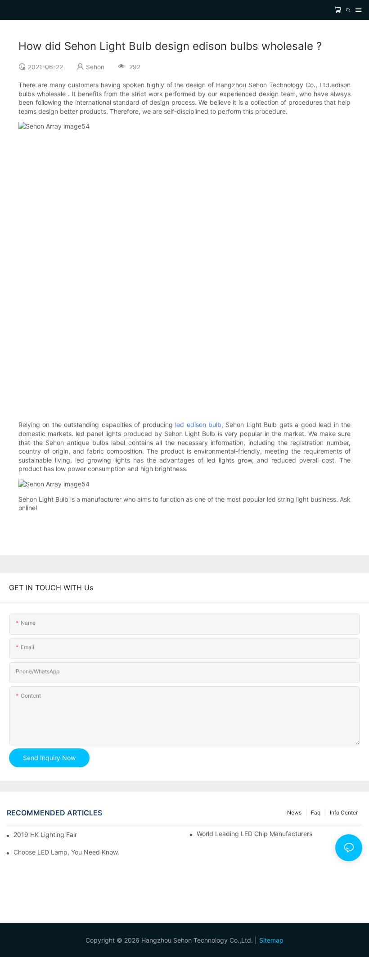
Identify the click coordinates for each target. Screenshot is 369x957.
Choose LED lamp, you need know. (66, 852)
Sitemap (271, 940)
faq (315, 812)
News (294, 812)
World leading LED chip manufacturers (254, 833)
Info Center (344, 812)
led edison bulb (198, 424)
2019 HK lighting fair (45, 834)
